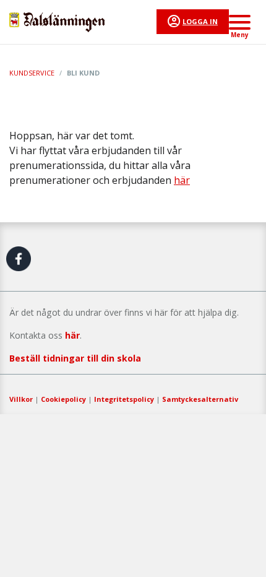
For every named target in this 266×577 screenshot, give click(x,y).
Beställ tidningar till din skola (75, 358)
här (182, 180)
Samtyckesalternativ (200, 399)
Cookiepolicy (63, 399)
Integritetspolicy (124, 399)
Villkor (21, 399)
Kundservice (31, 72)
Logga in (200, 21)
